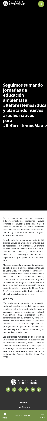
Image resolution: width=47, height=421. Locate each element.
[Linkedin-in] (33, 389)
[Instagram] (14, 389)
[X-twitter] (20, 389)
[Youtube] (26, 389)
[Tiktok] (39, 389)
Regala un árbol (24, 415)
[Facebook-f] (8, 389)
